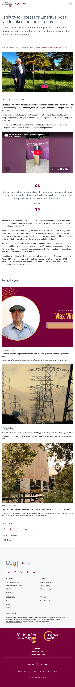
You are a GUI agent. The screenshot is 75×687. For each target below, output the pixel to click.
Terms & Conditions (37, 654)
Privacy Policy (37, 651)
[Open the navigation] (70, 4)
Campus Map (10, 592)
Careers (8, 607)
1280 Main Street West (13, 582)
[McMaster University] (37, 636)
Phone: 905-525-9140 (46, 582)
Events (8, 604)
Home (3, 47)
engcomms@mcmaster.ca (14, 622)
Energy (9, 540)
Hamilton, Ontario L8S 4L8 (39, 671)
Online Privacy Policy (46, 601)
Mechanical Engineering (22, 47)
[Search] (62, 4)
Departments (10, 47)
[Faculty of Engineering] (13, 4)
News (31, 47)
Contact (45, 648)
